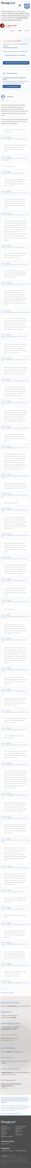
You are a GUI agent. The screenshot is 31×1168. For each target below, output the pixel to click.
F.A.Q (16, 1133)
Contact (3, 1134)
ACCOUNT (27, 5)
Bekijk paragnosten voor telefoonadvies (17, 62)
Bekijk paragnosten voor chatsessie (16, 55)
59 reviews (4, 1088)
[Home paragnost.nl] (8, 1122)
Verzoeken (3, 1131)
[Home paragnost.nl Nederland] (8, 3)
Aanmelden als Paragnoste (7, 1150)
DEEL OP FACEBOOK (9, 1035)
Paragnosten (4, 1126)
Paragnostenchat (5, 1143)
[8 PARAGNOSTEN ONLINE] (22, 1)
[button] (20, 5)
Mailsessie (17, 1129)
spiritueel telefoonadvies (23, 1006)
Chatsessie (3, 1129)
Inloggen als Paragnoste (21, 1150)
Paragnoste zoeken (5, 1128)
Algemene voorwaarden (6, 1136)
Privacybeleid (18, 1134)
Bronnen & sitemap (7, 1141)
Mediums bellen (19, 1128)
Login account (4, 1133)
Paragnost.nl (4, 1156)
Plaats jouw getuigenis (12, 86)
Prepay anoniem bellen (20, 1126)
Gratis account (18, 1131)
